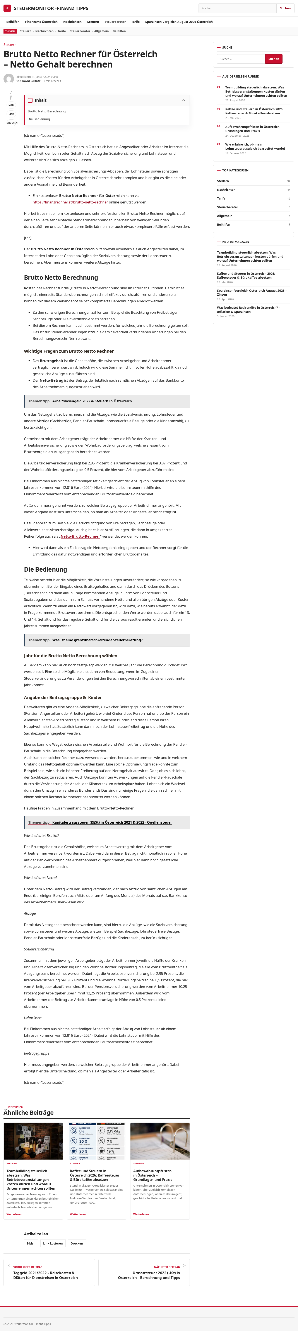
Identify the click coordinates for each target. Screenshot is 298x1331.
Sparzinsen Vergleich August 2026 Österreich (179, 22)
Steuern (93, 22)
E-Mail (31, 1243)
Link (11, 113)
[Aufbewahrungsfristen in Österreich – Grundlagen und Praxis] (160, 1141)
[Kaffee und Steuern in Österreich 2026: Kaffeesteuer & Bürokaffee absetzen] (96, 1141)
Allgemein (101, 31)
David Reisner (31, 81)
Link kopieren (53, 1243)
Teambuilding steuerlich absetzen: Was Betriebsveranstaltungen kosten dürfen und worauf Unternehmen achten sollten (31, 1179)
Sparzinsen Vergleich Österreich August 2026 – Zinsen (252, 292)
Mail (11, 105)
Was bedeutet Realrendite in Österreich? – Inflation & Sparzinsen (248, 309)
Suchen (285, 8)
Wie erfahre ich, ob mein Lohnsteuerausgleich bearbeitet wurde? (255, 146)
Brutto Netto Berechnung (47, 111)
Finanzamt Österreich (41, 22)
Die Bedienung (39, 119)
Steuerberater (115, 22)
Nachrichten (72, 22)
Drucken (11, 122)
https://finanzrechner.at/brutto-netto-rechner (70, 202)
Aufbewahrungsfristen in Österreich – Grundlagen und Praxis (152, 1175)
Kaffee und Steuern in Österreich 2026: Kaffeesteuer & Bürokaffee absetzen (94, 1175)
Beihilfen (12, 22)
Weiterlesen (14, 1214)
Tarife (135, 22)
